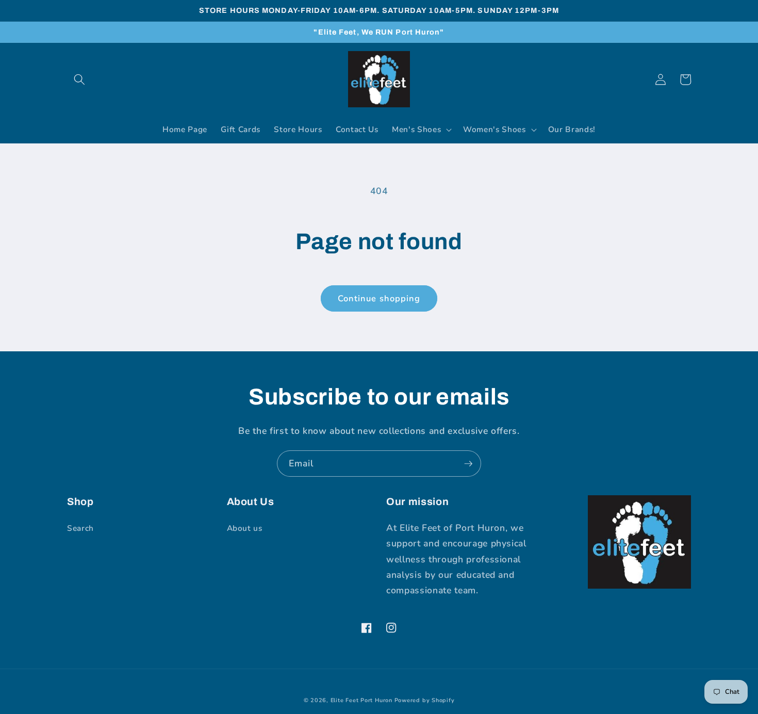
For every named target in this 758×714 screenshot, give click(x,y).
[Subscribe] (468, 463)
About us (244, 528)
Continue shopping (379, 298)
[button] (79, 79)
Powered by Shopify (424, 700)
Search (80, 528)
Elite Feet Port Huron (361, 700)
